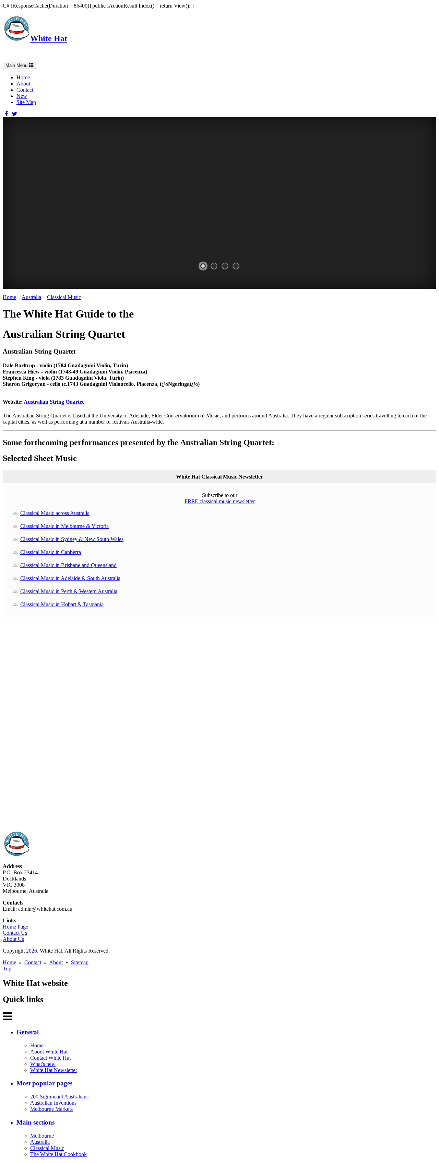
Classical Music (64, 297)
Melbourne (42, 1136)
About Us (13, 939)
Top (7, 968)
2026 (31, 951)
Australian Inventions (53, 1103)
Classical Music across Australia (55, 513)
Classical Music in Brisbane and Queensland (68, 565)
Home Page (15, 927)
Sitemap (79, 962)
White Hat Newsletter (53, 1070)
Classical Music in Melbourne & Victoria (64, 526)
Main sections (35, 1122)
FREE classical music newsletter (220, 501)
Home (23, 77)
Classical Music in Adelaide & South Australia (70, 578)
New (21, 96)
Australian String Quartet (54, 402)
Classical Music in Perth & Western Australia (68, 591)
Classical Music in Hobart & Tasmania (62, 604)
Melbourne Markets (51, 1109)
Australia (31, 297)
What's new (43, 1064)
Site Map (26, 102)
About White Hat (49, 1052)
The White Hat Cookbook (58, 1154)
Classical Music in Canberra (50, 552)
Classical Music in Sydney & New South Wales (71, 539)
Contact (24, 90)
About (23, 84)
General (27, 1032)
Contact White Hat (50, 1058)
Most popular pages (44, 1083)
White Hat (48, 38)
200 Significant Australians (59, 1096)
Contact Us (15, 933)
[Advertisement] (208, 728)
